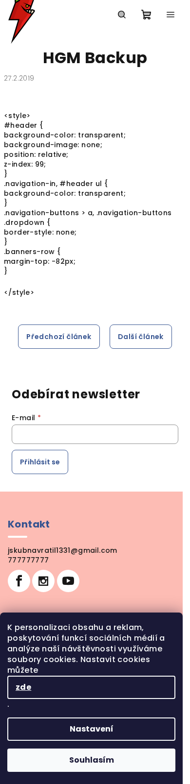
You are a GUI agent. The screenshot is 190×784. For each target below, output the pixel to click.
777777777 (28, 560)
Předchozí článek (58, 336)
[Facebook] (19, 581)
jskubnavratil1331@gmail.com (62, 550)
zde (23, 687)
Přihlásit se (40, 462)
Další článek (141, 336)
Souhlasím (91, 760)
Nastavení (92, 728)
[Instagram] (43, 581)
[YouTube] (68, 581)
